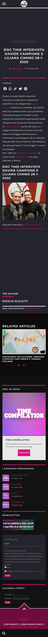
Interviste (18, 41)
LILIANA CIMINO (12, 126)
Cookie (35, 627)
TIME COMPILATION (19, 475)
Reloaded (30, 41)
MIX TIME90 (16, 484)
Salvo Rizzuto (21, 156)
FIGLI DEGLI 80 (17, 502)
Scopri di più (24, 341)
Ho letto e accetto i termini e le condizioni (24, 571)
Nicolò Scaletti (17, 69)
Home (11, 627)
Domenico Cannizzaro (27, 153)
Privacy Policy (38, 571)
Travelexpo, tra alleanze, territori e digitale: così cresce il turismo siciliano (23, 359)
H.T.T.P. (14, 493)
